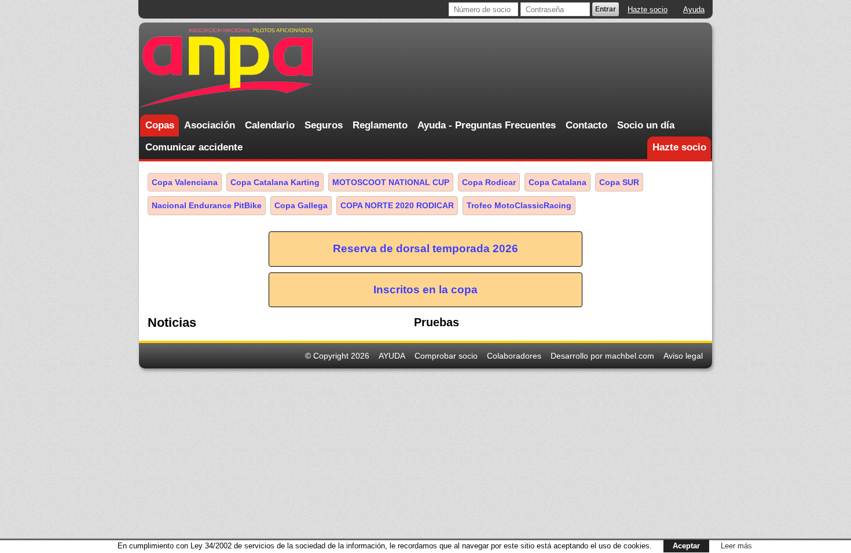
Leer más (736, 545)
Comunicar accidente (194, 147)
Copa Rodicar (489, 182)
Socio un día (645, 125)
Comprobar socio (446, 355)
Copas (159, 125)
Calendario (270, 125)
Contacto (586, 125)
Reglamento (380, 125)
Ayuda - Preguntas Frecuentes (486, 125)
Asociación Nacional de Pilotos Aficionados (226, 68)
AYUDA (392, 355)
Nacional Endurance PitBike (207, 205)
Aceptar (686, 545)
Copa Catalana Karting (275, 182)
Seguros (324, 125)
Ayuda (694, 9)
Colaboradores (514, 355)
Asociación (209, 125)
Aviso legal (683, 355)
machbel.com (629, 355)
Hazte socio (647, 9)
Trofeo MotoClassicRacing (519, 205)
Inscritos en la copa (425, 289)
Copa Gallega (301, 205)
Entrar (605, 9)
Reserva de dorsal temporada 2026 (425, 248)
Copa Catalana (557, 182)
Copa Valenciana (185, 182)
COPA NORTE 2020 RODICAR (397, 205)
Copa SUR (619, 182)
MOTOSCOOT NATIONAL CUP (390, 182)
